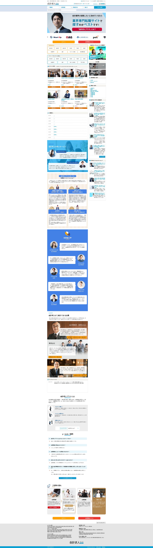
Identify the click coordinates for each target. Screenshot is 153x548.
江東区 (56, 531)
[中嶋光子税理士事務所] (81, 94)
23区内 (53, 528)
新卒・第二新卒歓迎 (50, 537)
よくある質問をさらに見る (67, 478)
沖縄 (60, 527)
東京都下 (57, 48)
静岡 (69, 526)
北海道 (62, 526)
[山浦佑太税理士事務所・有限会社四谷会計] (67, 94)
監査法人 (94, 529)
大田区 (71, 529)
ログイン (64, 41)
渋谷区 (60, 529)
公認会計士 (92, 88)
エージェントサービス (72, 162)
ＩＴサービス (88, 537)
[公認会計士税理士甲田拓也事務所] (67, 73)
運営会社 (103, 547)
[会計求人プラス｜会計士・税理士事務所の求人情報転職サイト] (57, 4)
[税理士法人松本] (54, 73)
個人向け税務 (81, 537)
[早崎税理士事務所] (54, 94)
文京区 (53, 530)
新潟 (68, 526)
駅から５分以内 (50, 536)
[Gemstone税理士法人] (81, 73)
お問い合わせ (98, 547)
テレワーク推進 (72, 51)
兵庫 (50, 527)
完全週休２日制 (58, 535)
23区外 (56, 528)
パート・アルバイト (94, 81)
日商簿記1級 (93, 92)
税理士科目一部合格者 (94, 91)
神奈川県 (64, 48)
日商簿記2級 (93, 93)
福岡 (59, 527)
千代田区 (52, 529)
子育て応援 (83, 62)
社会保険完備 (63, 535)
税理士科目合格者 (94, 90)
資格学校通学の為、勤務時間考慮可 (65, 537)
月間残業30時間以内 (65, 536)
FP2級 (92, 96)
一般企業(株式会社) (99, 529)
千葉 (56, 526)
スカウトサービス (61, 151)
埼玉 (58, 526)
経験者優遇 (53, 535)
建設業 (98, 537)
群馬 (60, 526)
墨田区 (53, 531)
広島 (53, 527)
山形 (66, 526)
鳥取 (51, 527)
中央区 (57, 529)
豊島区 (59, 530)
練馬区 (64, 530)
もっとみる (102, 156)
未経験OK (52, 51)
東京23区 (50, 48)
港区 (55, 529)
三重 (73, 526)
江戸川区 (59, 531)
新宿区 (48, 530)
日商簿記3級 (93, 94)
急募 (62, 51)
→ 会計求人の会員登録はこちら (54, 507)
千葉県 (77, 48)
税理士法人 (90, 529)
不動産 (93, 537)
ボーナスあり (55, 536)
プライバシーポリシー (91, 547)
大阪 (48, 527)
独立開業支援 (82, 51)
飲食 (84, 537)
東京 (52, 526)
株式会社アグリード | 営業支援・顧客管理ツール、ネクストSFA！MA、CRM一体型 (69, 383)
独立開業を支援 (50, 538)
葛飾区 (48, 531)
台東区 (51, 531)
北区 (66, 530)
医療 (96, 537)
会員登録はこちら (89, 41)
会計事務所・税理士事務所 (83, 529)
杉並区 (56, 530)
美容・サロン (101, 537)
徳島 (57, 527)
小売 (91, 537)
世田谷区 (63, 529)
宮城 (64, 526)
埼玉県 (71, 48)
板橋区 (61, 530)
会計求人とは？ (70, 428)
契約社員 (92, 82)
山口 (55, 527)
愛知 (71, 526)
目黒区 (66, 529)
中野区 (51, 530)
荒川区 (71, 530)
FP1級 (92, 95)
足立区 (68, 530)
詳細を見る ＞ (54, 86)
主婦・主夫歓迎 (72, 62)
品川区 (68, 529)
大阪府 (84, 48)
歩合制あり (55, 538)
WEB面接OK (57, 537)
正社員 (92, 80)
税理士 (92, 89)
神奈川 (54, 526)
